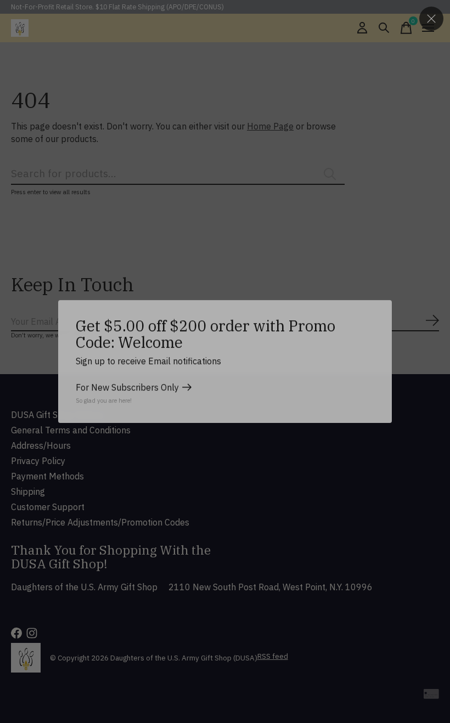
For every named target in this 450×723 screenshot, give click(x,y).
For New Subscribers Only (127, 387)
